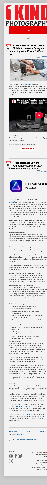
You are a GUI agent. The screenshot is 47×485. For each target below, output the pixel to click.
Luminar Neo (13, 202)
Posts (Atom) (20, 434)
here (28, 414)
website (11, 94)
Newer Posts (13, 431)
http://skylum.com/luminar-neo (21, 406)
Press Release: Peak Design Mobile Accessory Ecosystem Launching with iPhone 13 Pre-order (27, 49)
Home (28, 431)
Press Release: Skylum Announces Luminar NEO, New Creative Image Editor (25, 165)
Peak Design (28, 84)
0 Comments (43, 56)
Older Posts (43, 431)
